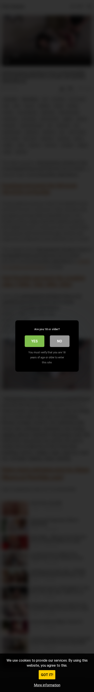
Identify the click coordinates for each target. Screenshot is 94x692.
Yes (34, 341)
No (59, 341)
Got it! (47, 675)
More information (47, 685)
